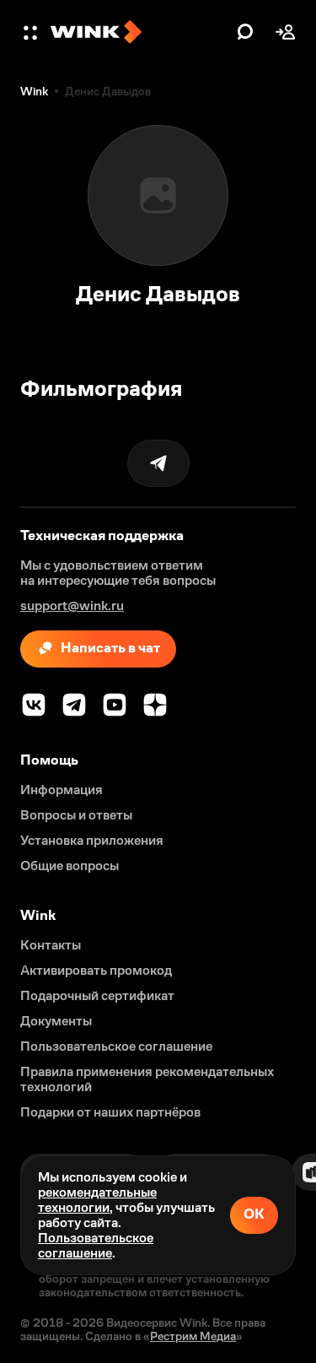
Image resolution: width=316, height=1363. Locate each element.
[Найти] (245, 32)
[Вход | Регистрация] (286, 32)
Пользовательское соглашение (95, 1245)
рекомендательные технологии (97, 1199)
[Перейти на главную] (139, 32)
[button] (32, 32)
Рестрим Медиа (193, 1336)
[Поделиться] (158, 463)
